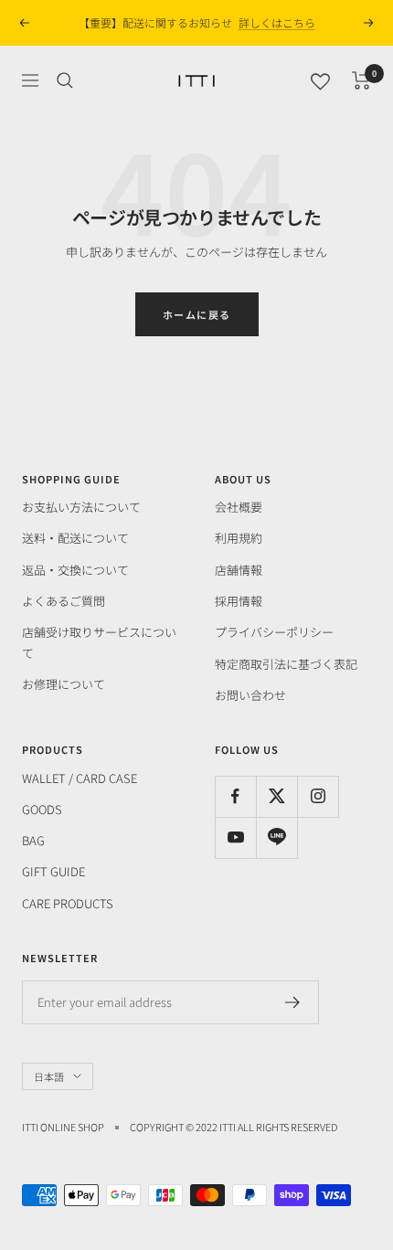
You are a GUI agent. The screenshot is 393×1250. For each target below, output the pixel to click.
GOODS (42, 809)
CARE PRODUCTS (67, 903)
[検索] (65, 80)
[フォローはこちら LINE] (276, 837)
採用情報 (238, 600)
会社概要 (238, 506)
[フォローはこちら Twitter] (276, 796)
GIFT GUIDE (53, 871)
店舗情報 (238, 569)
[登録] (293, 1002)
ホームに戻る (197, 314)
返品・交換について (75, 569)
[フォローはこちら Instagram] (317, 796)
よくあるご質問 (63, 600)
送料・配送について (75, 537)
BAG (33, 840)
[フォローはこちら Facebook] (235, 796)
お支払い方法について (81, 506)
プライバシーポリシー (274, 632)
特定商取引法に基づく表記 (286, 664)
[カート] (361, 80)
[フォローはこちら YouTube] (235, 837)
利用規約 (238, 537)
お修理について (63, 684)
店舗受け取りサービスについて (99, 642)
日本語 (49, 1076)
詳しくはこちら (277, 22)
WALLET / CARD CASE (79, 778)
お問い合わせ (250, 695)
